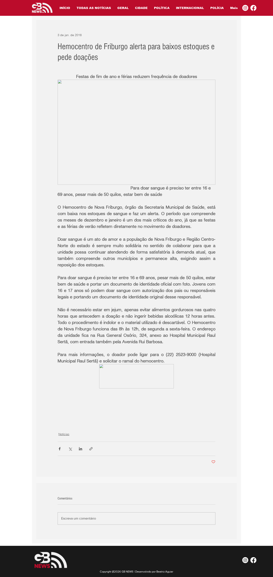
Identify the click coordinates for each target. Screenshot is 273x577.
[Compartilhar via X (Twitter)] (70, 449)
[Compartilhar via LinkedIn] (80, 449)
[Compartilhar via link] (91, 449)
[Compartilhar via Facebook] (60, 449)
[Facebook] (253, 8)
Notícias (63, 434)
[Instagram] (245, 8)
